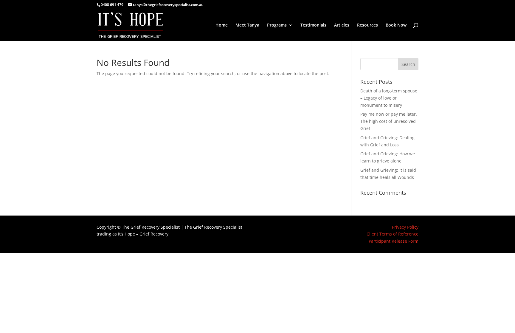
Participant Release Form (393, 241)
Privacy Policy (405, 227)
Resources (367, 25)
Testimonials (313, 25)
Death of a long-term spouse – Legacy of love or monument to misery (388, 98)
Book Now (396, 25)
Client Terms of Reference (392, 234)
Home (221, 25)
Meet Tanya (247, 25)
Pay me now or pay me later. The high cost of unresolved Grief (388, 121)
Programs (277, 25)
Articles (341, 25)
